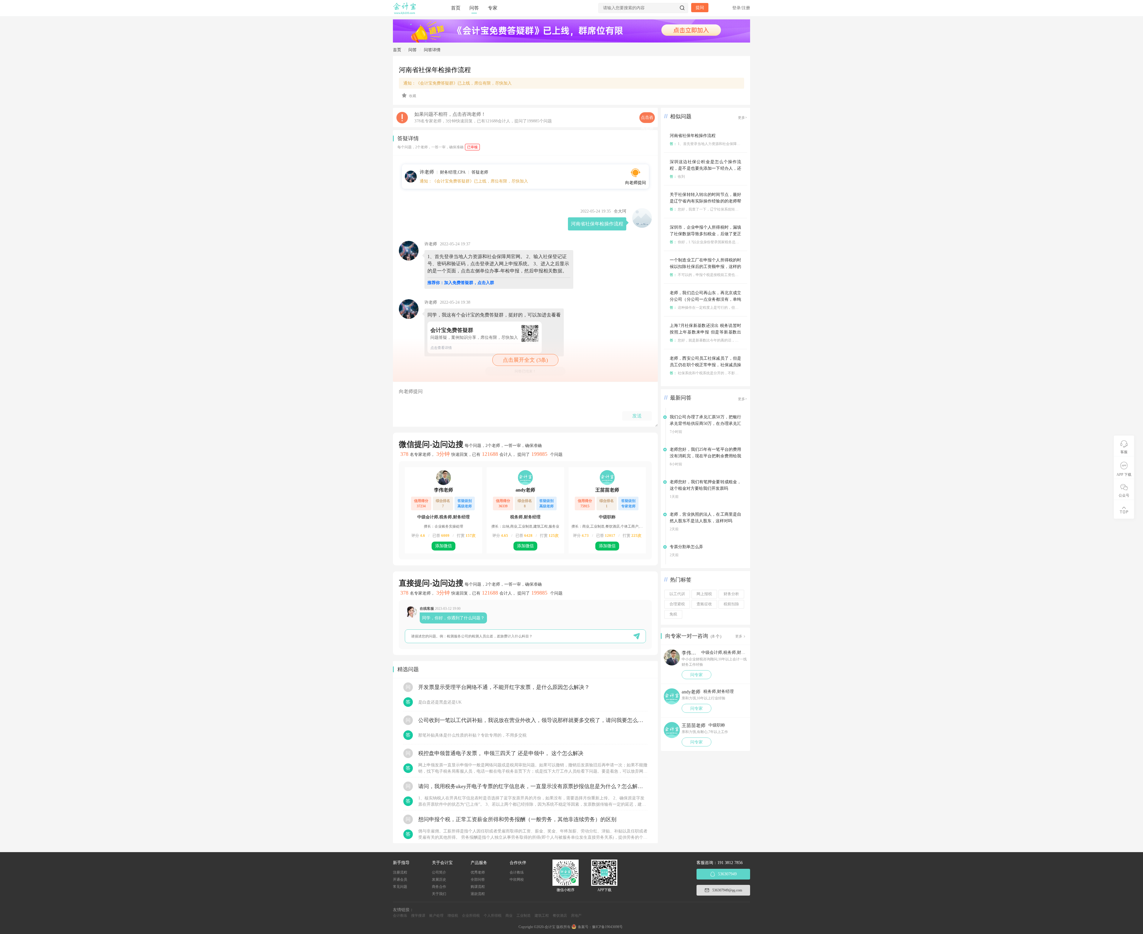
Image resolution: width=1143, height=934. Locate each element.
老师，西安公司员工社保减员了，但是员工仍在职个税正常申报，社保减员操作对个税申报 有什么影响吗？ (705, 365)
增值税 (452, 915)
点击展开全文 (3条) (525, 360)
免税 (673, 614)
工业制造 (523, 915)
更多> (742, 118)
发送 (637, 415)
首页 (455, 7)
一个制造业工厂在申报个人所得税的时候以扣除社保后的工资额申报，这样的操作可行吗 (705, 266)
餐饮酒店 (560, 915)
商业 (509, 915)
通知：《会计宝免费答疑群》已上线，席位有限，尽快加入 (457, 83)
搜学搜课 (418, 915)
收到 (677, 176)
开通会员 (400, 879)
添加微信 (443, 546)
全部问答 (478, 879)
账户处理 (436, 915)
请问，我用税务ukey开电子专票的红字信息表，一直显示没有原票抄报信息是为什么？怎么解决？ (532, 786)
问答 (474, 7)
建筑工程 (542, 915)
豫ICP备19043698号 (607, 927)
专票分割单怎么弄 (686, 547)
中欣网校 (517, 879)
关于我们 (439, 894)
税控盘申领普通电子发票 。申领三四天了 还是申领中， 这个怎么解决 (500, 753)
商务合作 (439, 887)
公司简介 (439, 872)
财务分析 (731, 594)
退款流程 (478, 894)
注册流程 (400, 872)
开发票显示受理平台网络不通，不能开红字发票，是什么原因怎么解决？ (504, 687)
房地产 (576, 915)
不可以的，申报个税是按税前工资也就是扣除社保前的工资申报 (724, 275)
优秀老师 (478, 872)
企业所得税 (471, 915)
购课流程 (478, 887)
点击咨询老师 (647, 119)
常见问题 (400, 887)
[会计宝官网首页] (405, 13)
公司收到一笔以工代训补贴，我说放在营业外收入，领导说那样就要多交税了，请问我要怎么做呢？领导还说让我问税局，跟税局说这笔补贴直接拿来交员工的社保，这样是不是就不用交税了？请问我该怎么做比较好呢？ (532, 720)
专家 (492, 7)
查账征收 (704, 604)
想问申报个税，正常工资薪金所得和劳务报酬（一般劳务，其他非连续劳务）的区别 (517, 819)
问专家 (696, 675)
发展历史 (439, 879)
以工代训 (677, 594)
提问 (700, 7)
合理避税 (677, 604)
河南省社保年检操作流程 (693, 135)
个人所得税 (493, 915)
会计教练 (517, 872)
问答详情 (432, 50)
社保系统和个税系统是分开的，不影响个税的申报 (713, 373)
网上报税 (704, 594)
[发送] (636, 636)
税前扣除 (731, 604)
